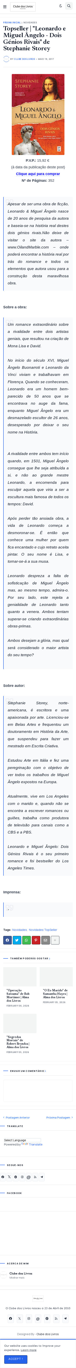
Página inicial (12, 23)
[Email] (45, 940)
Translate (36, 1144)
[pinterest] (16, 1177)
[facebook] (3, 1177)
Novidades (30, 23)
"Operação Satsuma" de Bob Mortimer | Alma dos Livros (17, 995)
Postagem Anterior (18, 1117)
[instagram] (22, 1177)
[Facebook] (7, 940)
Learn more (28, 1350)
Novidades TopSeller (43, 930)
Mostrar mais (17, 1277)
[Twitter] (17, 940)
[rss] (35, 1177)
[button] (5, 6)
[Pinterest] (36, 940)
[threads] (29, 1177)
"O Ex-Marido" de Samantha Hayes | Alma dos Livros (55, 994)
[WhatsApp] (26, 940)
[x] (9, 1177)
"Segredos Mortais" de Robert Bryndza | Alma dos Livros (17, 1042)
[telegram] (42, 1177)
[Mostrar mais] (55, 940)
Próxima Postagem (58, 1117)
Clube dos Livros (21, 1273)
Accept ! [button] (16, 1359)
